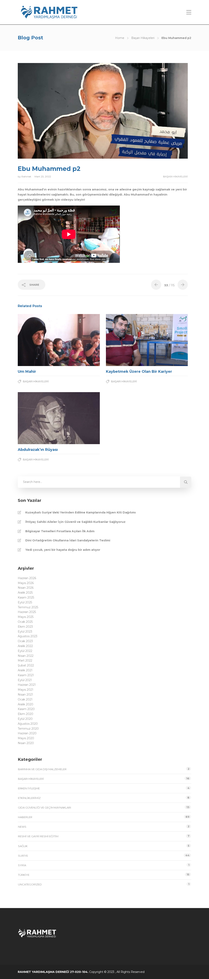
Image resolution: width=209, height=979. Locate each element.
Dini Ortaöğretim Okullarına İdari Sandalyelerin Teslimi (67, 540)
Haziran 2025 (27, 612)
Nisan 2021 (25, 694)
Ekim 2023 (25, 626)
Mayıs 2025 (25, 617)
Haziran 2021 (27, 685)
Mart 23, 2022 (42, 176)
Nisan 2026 (25, 588)
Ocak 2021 (25, 699)
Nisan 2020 (26, 743)
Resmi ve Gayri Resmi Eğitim (38, 836)
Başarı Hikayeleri (143, 38)
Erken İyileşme (29, 788)
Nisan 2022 (25, 656)
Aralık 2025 (25, 592)
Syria (22, 865)
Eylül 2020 (25, 719)
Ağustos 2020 (28, 724)
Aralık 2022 (25, 646)
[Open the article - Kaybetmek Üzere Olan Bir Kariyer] (126, 340)
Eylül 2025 (25, 602)
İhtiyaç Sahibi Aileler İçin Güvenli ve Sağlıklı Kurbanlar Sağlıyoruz (75, 522)
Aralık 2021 (25, 670)
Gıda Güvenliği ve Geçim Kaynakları (44, 807)
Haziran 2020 (27, 733)
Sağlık (23, 846)
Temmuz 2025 (28, 607)
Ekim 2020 (25, 714)
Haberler (25, 817)
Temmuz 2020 (28, 728)
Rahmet (26, 176)
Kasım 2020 (26, 709)
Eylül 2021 (25, 680)
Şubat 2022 (26, 665)
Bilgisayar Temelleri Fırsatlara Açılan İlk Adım (59, 531)
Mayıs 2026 (26, 583)
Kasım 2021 (26, 675)
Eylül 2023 (25, 631)
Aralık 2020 (25, 704)
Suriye (23, 855)
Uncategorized (30, 884)
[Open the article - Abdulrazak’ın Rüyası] (38, 418)
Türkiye (23, 874)
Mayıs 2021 (25, 689)
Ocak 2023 (25, 641)
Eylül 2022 (25, 651)
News (22, 826)
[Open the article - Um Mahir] (38, 340)
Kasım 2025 (26, 597)
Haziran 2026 (27, 578)
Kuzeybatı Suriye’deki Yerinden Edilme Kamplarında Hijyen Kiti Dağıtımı (80, 512)
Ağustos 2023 (27, 636)
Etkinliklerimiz (29, 798)
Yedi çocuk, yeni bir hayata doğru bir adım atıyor (62, 550)
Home (119, 38)
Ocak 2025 (25, 622)
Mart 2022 (25, 660)
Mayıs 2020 (26, 738)
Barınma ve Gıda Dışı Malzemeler (42, 769)
